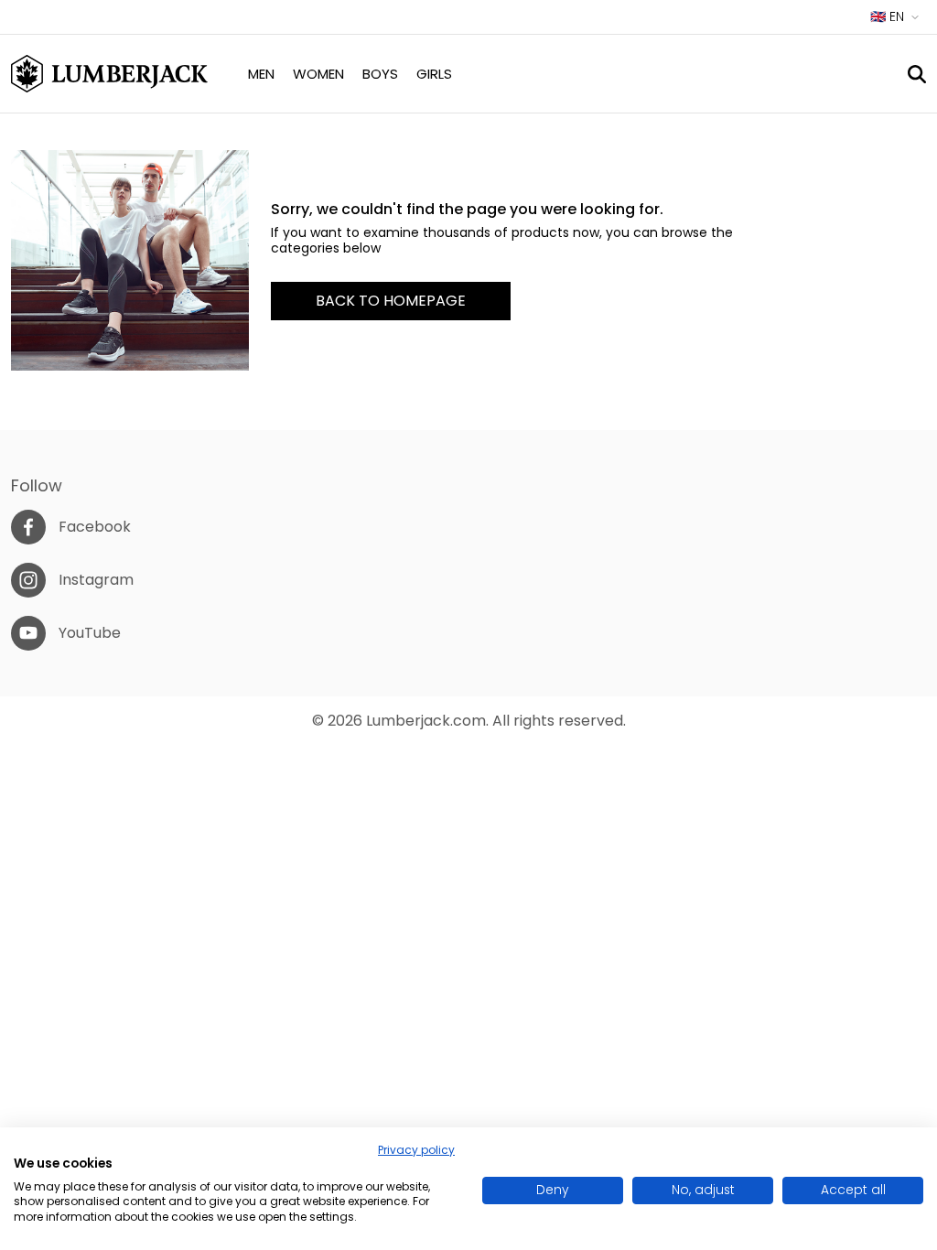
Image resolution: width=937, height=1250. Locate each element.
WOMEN (318, 73)
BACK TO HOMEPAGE (391, 300)
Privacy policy (416, 1150)
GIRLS (434, 73)
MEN (261, 73)
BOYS (380, 73)
